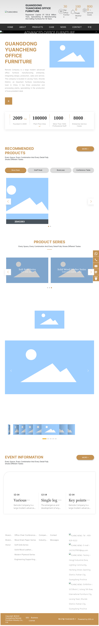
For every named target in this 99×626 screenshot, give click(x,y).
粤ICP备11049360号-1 (67, 619)
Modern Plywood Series (27, 269)
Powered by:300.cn (86, 619)
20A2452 (64, 221)
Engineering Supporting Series (72, 269)
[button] (96, 32)
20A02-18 (20, 221)
